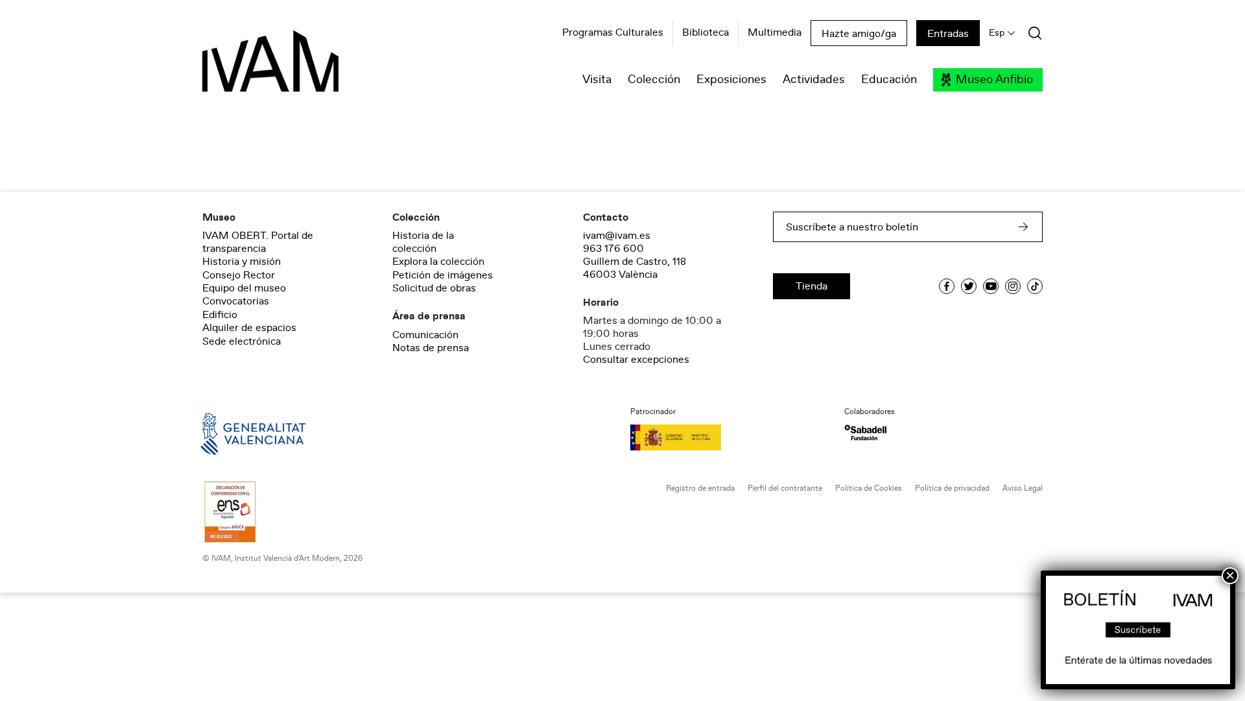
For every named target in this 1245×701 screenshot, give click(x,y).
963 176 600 (613, 248)
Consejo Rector (238, 275)
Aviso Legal (1022, 488)
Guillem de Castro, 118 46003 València (634, 268)
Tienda (811, 286)
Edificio (219, 314)
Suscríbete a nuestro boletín (852, 227)
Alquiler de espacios (249, 327)
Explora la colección (438, 261)
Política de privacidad (952, 488)
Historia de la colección (423, 242)
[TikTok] (1035, 286)
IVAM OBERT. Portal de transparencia (257, 242)
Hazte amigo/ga (859, 33)
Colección (654, 79)
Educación (889, 79)
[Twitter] (969, 286)
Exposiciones (731, 79)
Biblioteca (705, 33)
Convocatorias (235, 301)
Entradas (948, 33)
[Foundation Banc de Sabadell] (865, 432)
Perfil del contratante (785, 488)
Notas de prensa (430, 347)
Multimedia (774, 33)
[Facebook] (946, 286)
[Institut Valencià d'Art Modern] (247, 68)
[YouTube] (991, 286)
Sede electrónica (241, 341)
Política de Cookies (868, 488)
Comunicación (425, 334)
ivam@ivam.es (616, 235)
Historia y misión (241, 261)
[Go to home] (234, 432)
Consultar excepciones (636, 359)
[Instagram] (1013, 286)
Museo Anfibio (994, 79)
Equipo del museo (244, 288)
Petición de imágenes (442, 275)
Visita (596, 79)
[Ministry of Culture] (729, 437)
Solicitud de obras (434, 288)
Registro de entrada (700, 488)
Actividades (814, 79)
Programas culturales (612, 33)
